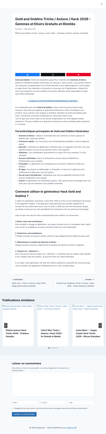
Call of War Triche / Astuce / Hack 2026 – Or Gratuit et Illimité (52, 333)
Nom (15, 403)
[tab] (48, 347)
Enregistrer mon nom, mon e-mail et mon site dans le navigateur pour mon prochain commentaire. (51, 408)
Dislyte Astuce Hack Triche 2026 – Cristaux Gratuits (17, 333)
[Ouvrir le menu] (102, 4)
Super (20, 29)
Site (71, 403)
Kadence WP (71, 428)
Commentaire (18, 370)
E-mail (44, 403)
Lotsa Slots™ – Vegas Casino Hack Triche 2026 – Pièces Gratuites (88, 333)
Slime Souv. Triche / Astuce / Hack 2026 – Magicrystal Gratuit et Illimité (29, 283)
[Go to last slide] (5, 325)
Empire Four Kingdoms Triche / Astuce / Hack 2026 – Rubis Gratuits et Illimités (75, 283)
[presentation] (17, 315)
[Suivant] (100, 325)
